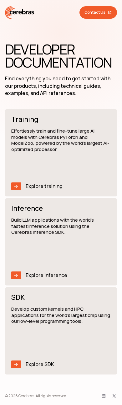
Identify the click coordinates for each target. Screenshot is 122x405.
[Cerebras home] (19, 12)
